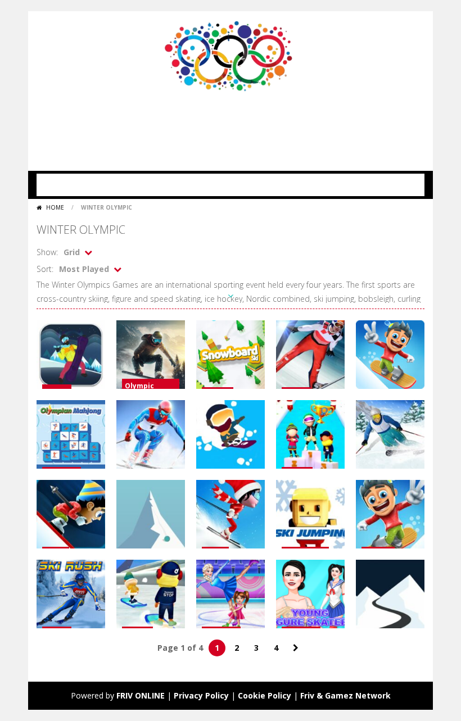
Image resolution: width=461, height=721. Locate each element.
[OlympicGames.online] (230, 54)
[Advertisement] (241, 126)
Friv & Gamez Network (345, 695)
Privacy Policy (201, 695)
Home (55, 207)
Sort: (45, 269)
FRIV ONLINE (140, 695)
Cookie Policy (264, 695)
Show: (47, 252)
